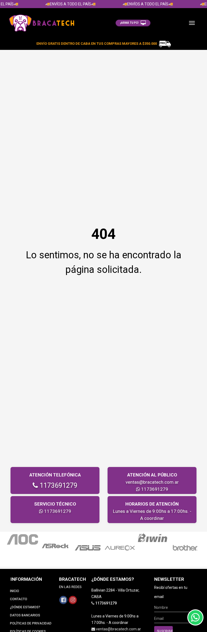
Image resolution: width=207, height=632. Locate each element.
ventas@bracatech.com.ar (152, 482)
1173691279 (57, 485)
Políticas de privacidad (30, 623)
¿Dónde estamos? (25, 607)
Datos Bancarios (25, 615)
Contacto (18, 599)
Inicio (14, 591)
